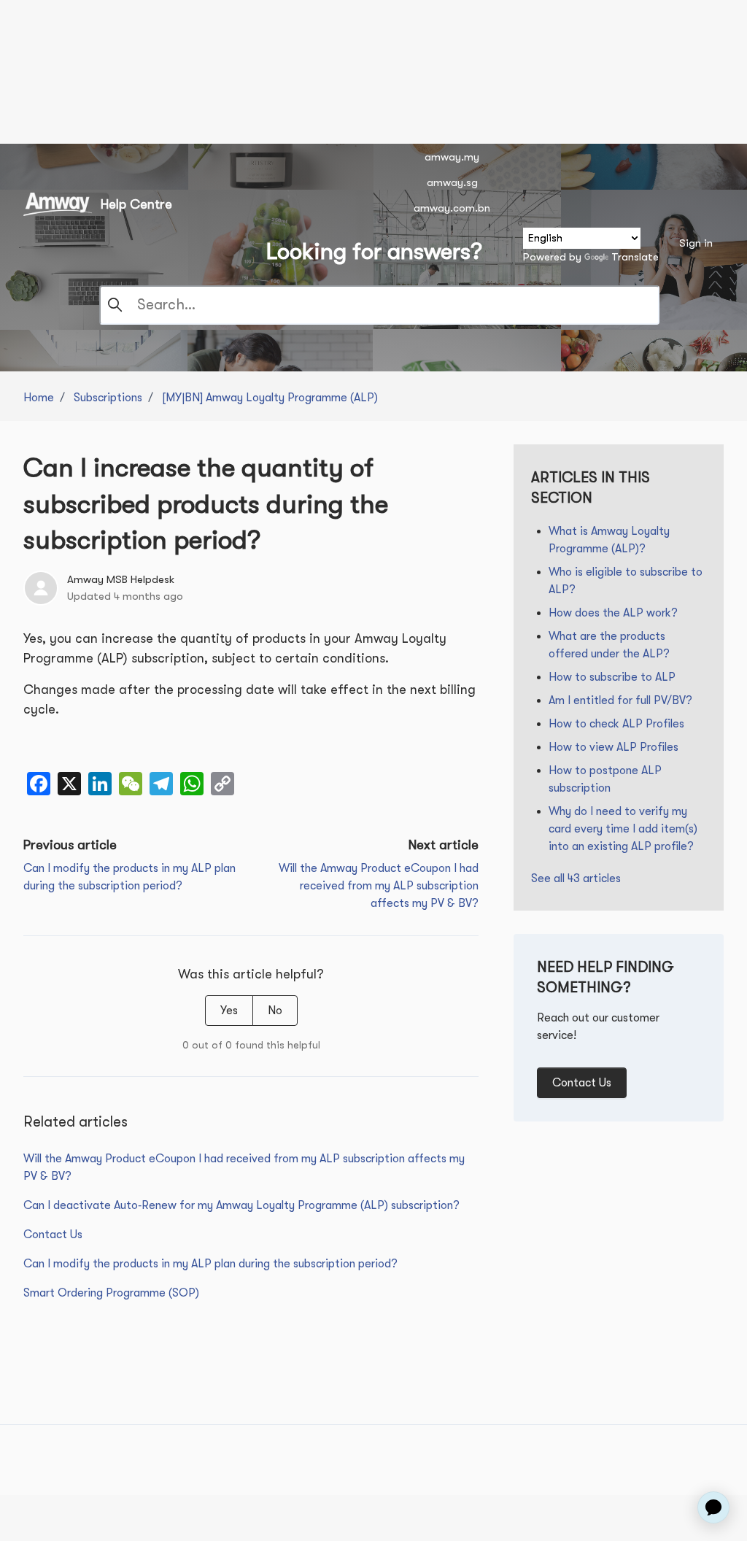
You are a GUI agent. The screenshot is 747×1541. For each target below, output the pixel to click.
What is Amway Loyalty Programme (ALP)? (609, 540)
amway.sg (452, 182)
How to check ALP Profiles (616, 723)
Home (38, 397)
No (275, 1010)
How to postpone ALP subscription (605, 779)
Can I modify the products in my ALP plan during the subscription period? (210, 1263)
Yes (229, 1010)
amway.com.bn (452, 208)
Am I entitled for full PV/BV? (620, 700)
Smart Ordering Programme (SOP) (111, 1292)
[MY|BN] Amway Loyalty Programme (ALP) (270, 397)
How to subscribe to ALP (612, 677)
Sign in (696, 243)
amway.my (452, 156)
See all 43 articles (576, 878)
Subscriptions (108, 397)
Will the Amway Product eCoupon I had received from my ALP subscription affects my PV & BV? (379, 886)
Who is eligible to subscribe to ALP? (626, 580)
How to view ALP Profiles (613, 747)
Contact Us (52, 1234)
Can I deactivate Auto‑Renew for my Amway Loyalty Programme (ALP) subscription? (241, 1205)
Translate (635, 256)
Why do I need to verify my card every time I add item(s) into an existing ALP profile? (623, 829)
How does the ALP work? (613, 612)
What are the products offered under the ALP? (609, 645)
